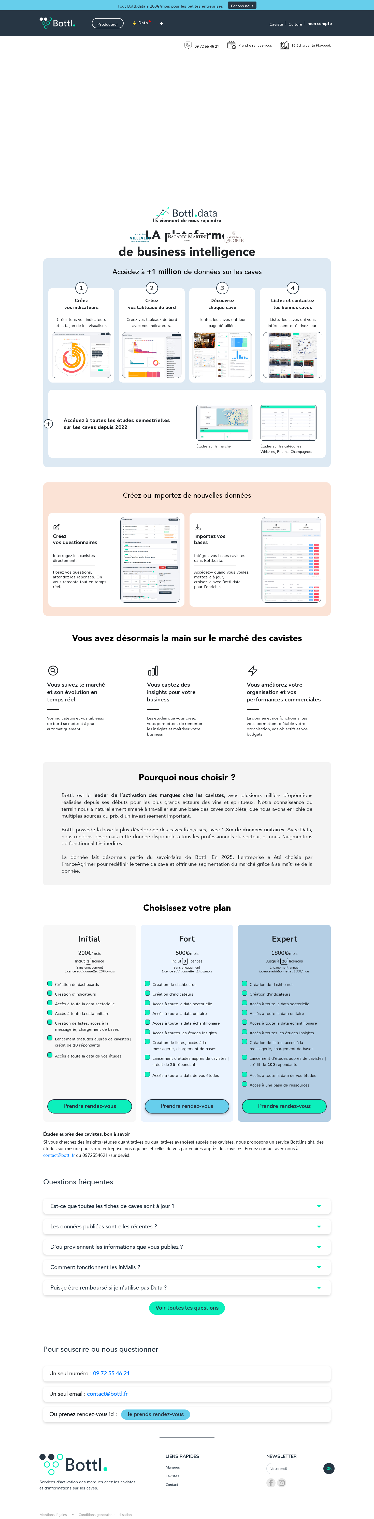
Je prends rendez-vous (155, 1414)
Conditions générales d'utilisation (105, 1513)
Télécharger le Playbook (311, 45)
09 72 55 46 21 (111, 1373)
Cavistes (172, 1475)
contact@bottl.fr (59, 1154)
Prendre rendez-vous (255, 45)
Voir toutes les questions (187, 1308)
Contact (172, 1483)
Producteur (107, 23)
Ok (329, 1468)
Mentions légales (53, 1513)
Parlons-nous (242, 5)
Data (142, 23)
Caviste (276, 23)
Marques (173, 1466)
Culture (295, 23)
